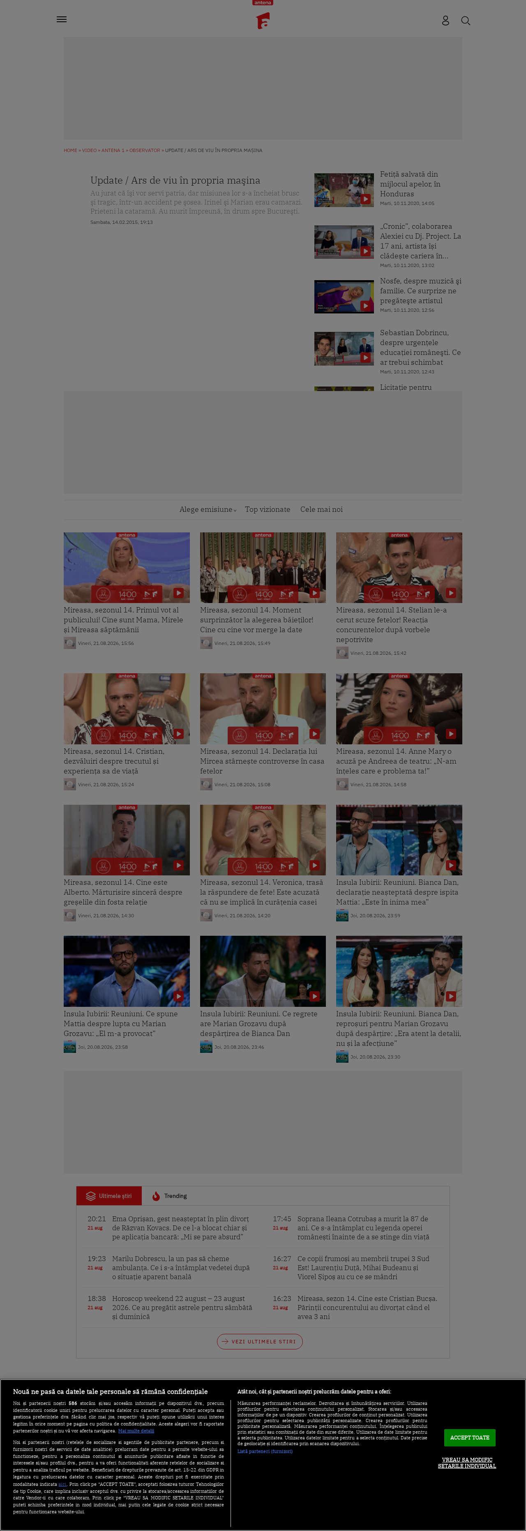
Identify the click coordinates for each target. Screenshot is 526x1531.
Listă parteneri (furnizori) (265, 1451)
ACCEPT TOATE (469, 1437)
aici (62, 1483)
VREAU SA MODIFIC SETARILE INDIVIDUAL (467, 1463)
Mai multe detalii (136, 1431)
